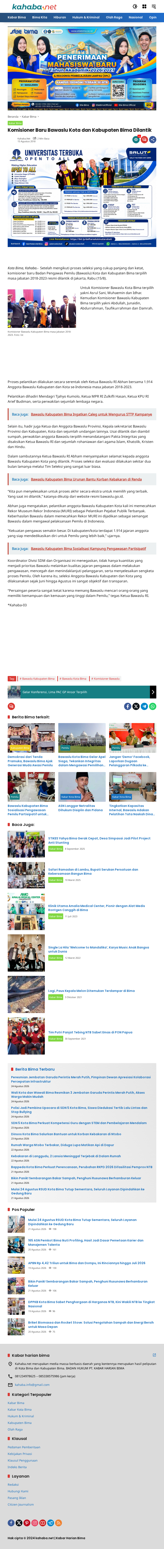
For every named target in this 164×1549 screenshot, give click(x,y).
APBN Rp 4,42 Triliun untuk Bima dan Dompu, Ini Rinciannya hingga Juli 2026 (86, 1263)
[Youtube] (42, 1522)
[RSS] (58, 1522)
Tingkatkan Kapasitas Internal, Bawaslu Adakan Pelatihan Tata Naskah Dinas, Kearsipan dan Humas (132, 810)
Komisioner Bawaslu (107, 679)
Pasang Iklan (17, 1498)
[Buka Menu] (144, 6)
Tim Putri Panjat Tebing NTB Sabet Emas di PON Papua (90, 1032)
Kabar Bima (15, 123)
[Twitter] (136, 706)
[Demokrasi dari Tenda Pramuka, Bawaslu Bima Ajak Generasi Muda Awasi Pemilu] (31, 738)
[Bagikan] (152, 139)
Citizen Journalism (21, 1504)
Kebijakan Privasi (20, 1454)
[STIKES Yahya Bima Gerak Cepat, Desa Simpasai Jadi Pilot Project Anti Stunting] (26, 844)
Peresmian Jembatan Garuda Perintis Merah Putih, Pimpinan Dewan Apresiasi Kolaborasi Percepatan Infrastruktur (81, 1079)
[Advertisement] (58, 253)
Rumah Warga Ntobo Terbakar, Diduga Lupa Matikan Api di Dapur (62, 1145)
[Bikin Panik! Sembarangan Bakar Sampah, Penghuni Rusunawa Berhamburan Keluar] (16, 1285)
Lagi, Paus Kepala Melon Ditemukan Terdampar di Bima (91, 991)
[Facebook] (127, 706)
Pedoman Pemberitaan (24, 1447)
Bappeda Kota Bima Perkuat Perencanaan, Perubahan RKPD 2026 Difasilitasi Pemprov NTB (81, 1167)
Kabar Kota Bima (71, 796)
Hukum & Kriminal (21, 1416)
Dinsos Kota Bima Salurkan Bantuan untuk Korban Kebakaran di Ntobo (66, 1134)
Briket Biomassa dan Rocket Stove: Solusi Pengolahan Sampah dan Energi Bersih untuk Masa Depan (91, 1325)
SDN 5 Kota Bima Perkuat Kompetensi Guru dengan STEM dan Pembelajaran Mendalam (79, 1123)
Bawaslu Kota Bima (74, 679)
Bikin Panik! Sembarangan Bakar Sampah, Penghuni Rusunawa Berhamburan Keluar (76, 1178)
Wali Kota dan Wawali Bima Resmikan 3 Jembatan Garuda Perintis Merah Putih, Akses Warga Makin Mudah (78, 1095)
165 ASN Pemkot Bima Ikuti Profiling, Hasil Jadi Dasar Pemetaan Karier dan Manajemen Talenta (86, 1242)
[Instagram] (34, 1522)
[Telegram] (144, 706)
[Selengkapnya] (154, 1355)
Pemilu (65, 747)
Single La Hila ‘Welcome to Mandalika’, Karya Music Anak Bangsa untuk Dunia (98, 949)
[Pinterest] (26, 1522)
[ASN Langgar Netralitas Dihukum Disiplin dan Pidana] (81, 787)
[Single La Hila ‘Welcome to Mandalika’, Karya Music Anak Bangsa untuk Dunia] (26, 953)
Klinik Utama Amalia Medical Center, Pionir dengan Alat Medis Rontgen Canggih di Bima (96, 908)
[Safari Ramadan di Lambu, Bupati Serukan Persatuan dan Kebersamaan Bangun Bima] (26, 875)
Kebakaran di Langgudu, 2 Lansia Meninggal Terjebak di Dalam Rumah (66, 1156)
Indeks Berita (17, 1467)
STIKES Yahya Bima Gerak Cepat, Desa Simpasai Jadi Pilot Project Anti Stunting (99, 840)
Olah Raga (15, 1429)
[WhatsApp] (152, 706)
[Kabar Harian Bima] (34, 6)
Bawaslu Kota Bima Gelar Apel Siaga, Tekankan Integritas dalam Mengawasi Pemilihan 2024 (81, 761)
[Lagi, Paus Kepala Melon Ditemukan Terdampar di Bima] (26, 994)
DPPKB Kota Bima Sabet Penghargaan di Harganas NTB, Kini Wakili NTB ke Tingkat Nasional (91, 1304)
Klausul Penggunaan (23, 1460)
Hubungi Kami (18, 1491)
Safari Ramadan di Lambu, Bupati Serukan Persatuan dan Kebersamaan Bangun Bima (93, 871)
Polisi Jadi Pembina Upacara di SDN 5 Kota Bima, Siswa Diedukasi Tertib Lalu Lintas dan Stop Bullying (79, 1110)
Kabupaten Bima (20, 747)
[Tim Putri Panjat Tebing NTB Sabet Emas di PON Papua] (26, 1036)
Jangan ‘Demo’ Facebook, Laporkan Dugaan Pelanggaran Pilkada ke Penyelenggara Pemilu (129, 761)
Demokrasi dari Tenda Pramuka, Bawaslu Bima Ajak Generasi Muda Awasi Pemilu (30, 761)
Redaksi (13, 1484)
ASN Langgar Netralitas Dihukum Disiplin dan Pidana (80, 808)
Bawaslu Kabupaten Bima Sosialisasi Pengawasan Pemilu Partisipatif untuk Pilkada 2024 (28, 810)
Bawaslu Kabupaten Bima (38, 679)
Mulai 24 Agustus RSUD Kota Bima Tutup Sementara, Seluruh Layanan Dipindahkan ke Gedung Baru (78, 1191)
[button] (135, 6)
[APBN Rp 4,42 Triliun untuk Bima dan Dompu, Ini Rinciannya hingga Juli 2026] (16, 1265)
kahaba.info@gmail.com (32, 1385)
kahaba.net (24, 138)
